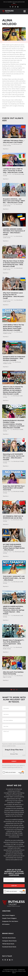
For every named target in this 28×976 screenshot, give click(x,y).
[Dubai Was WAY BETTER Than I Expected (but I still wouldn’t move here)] (14, 477)
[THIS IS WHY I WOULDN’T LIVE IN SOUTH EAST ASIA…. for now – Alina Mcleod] (14, 567)
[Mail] (12, 959)
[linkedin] (17, 6)
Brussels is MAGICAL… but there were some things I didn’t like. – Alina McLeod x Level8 (14, 200)
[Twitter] (2, 959)
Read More (5, 148)
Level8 (22, 174)
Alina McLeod (16, 144)
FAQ (24, 971)
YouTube (9, 145)
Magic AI (5, 677)
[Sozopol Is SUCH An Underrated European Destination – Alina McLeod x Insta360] (14, 347)
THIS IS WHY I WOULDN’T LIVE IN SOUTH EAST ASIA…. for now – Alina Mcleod (14, 578)
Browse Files (14, 754)
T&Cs (16, 971)
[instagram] (12, 6)
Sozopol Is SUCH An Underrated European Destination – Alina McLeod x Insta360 (14, 358)
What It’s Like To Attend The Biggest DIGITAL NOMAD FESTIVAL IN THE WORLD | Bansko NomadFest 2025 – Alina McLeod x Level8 (13, 390)
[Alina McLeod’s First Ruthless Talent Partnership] (14, 662)
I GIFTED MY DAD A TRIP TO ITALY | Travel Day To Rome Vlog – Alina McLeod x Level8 (13, 170)
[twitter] (10, 6)
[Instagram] (5, 959)
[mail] (16, 689)
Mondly (4, 648)
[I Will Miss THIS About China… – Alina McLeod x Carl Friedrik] (14, 131)
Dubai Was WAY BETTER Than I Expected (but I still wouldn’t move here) (14, 488)
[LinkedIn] (9, 959)
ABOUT (14, 972)
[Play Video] (14, 34)
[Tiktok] (7, 959)
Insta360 (5, 333)
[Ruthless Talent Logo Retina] (8, 10)
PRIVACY (20, 971)
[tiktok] (15, 6)
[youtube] (11, 689)
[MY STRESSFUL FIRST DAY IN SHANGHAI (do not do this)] (14, 507)
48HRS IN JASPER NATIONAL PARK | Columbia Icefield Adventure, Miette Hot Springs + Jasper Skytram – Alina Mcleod (13, 610)
